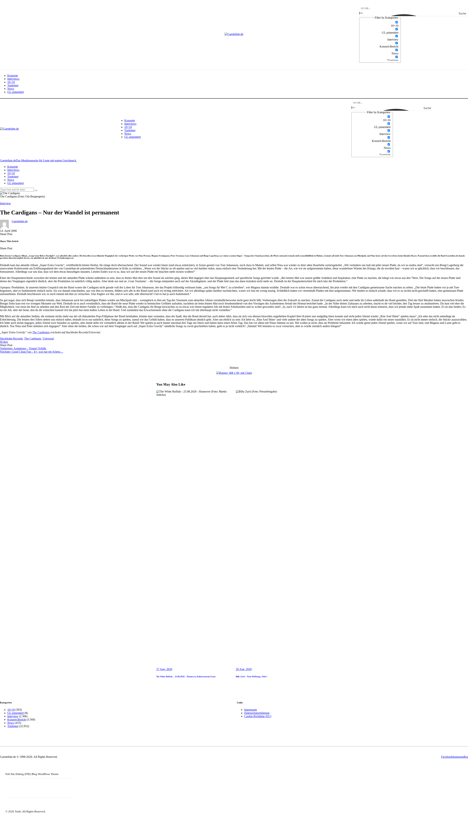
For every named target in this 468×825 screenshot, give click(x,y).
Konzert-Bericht (16, 719)
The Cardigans (41, 332)
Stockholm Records (11, 338)
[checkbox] (380, 23)
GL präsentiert (15, 713)
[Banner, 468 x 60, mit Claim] (234, 373)
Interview (5, 203)
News (10, 722)
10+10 (11, 709)
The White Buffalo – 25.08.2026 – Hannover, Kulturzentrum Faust (186, 676)
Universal (48, 338)
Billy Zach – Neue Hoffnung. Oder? (251, 676)
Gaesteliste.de (20, 221)
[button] (4, 341)
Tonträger (12, 726)
